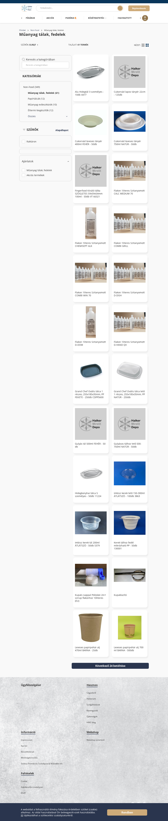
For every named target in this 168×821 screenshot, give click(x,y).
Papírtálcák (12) (36, 98)
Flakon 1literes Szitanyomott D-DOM (90, 343)
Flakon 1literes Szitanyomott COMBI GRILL (129, 244)
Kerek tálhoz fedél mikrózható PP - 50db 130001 (125, 545)
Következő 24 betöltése (110, 666)
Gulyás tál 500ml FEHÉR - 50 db (90, 445)
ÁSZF (23, 793)
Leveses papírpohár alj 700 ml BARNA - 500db (128, 649)
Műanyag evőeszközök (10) (42, 104)
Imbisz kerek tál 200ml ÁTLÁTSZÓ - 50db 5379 (87, 544)
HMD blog (91, 722)
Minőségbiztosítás (29, 757)
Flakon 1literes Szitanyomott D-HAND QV (129, 343)
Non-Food (35, 30)
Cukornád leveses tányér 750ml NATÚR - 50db (127, 143)
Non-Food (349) (31, 87)
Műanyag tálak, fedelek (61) (43, 92)
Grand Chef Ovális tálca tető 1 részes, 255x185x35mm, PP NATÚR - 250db (129, 394)
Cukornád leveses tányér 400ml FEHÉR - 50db (88, 143)
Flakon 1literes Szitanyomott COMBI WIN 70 (90, 294)
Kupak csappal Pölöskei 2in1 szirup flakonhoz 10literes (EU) (90, 598)
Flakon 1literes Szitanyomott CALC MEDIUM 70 (129, 192)
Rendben (127, 812)
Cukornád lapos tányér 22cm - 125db (129, 93)
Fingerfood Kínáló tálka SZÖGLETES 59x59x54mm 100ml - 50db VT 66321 (89, 193)
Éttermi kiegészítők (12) (40, 110)
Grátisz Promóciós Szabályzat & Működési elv (42, 763)
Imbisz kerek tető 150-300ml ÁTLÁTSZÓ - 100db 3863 (129, 495)
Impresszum (26, 740)
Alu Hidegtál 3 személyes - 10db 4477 (89, 93)
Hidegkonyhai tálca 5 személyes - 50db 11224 (88, 495)
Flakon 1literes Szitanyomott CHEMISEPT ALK (90, 244)
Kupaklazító (120, 595)
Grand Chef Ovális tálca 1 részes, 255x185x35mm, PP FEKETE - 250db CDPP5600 (89, 394)
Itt (22, 815)
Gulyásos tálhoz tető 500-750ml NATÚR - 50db (127, 445)
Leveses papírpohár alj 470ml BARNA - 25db (87, 649)
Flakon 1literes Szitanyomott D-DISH (129, 294)
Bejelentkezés (139, 8)
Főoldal (22, 30)
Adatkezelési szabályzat (32, 787)
